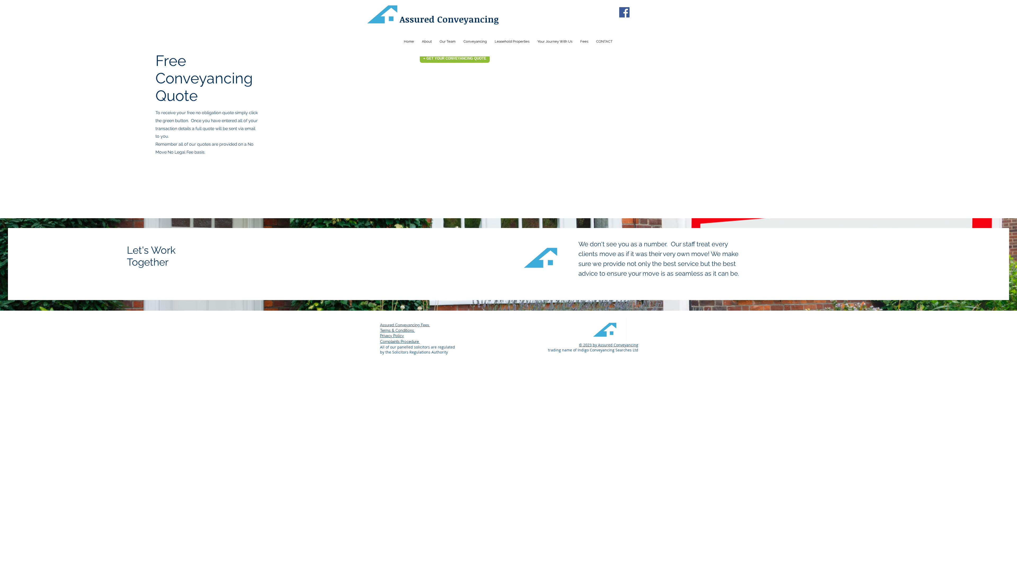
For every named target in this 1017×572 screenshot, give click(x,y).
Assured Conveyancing (449, 19)
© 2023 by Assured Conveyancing (608, 344)
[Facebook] (624, 12)
